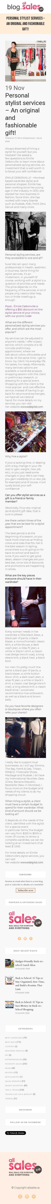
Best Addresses (14, 1038)
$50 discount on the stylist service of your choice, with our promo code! (24, 313)
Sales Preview (13, 1081)
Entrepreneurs (29, 138)
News (8, 1068)
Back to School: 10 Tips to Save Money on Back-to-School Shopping (29, 1005)
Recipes (9, 1072)
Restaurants (12, 1077)
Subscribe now (25, 890)
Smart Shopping (14, 1086)
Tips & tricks (12, 1090)
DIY (7, 1055)
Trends (9, 1099)
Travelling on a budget (19, 1094)
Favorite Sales (13, 1064)
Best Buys (10, 1042)
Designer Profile (15, 1051)
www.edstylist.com (31, 406)
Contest (10, 1046)
